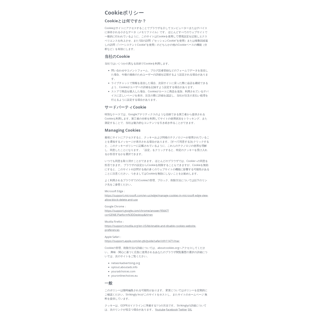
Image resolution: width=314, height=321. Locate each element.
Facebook (172, 309)
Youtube (160, 309)
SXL (190, 309)
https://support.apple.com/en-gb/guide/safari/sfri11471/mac (142, 241)
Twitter (182, 309)
